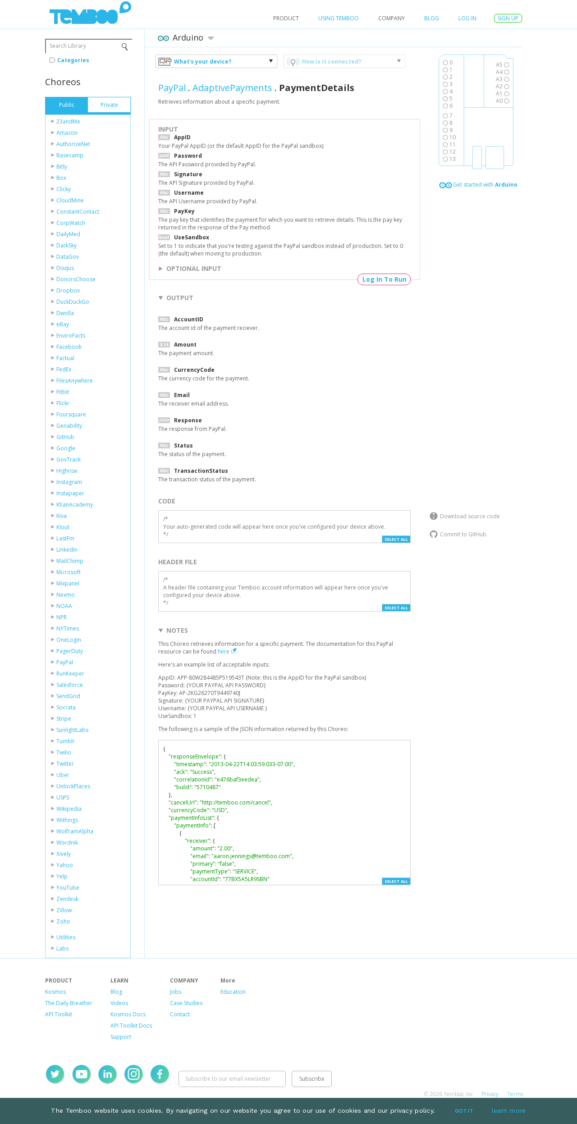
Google (65, 448)
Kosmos (55, 992)
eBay (62, 324)
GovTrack (68, 459)
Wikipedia (69, 809)
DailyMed (68, 234)
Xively (63, 854)
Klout (62, 527)
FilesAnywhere (74, 380)
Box (61, 178)
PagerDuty (69, 651)
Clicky (63, 189)
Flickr (62, 403)
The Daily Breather (68, 1003)
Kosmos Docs (128, 1014)
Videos (119, 1003)
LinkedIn (67, 549)
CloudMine (70, 200)
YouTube (67, 887)
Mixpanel (67, 583)
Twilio (63, 752)
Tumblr (65, 741)
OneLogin (68, 640)
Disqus (65, 268)
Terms (515, 1094)
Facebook (69, 347)
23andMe (68, 121)
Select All (396, 539)
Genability (69, 425)
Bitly (61, 166)
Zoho (63, 921)
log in (467, 18)
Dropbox (68, 290)
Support (120, 1037)
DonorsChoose (76, 279)
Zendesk (67, 899)
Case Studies (186, 1003)
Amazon (67, 133)
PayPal (64, 662)
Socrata (66, 707)
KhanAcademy (74, 504)
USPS (62, 797)
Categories (73, 60)
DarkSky (66, 245)
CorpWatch (70, 223)
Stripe (63, 718)
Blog (431, 18)
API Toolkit (58, 1014)
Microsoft (68, 572)
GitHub (65, 437)
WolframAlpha (74, 831)
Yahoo (64, 865)
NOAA (64, 606)
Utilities (65, 937)
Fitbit (62, 392)
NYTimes (67, 628)
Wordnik (67, 842)
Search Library (68, 46)
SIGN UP (508, 18)
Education (233, 992)
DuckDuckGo (72, 302)
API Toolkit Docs (131, 1025)
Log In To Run (384, 279)
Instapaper (70, 493)
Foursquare (71, 414)
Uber (62, 775)
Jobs (175, 992)
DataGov (67, 256)
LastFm (65, 538)
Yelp (62, 876)
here (223, 651)
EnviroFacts (70, 335)
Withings (67, 820)
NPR (61, 617)
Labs (62, 948)
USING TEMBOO (338, 18)
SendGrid (68, 696)
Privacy (490, 1094)
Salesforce (69, 685)
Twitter (65, 764)
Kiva (61, 516)
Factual (65, 358)
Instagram (69, 482)
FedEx (63, 369)
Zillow (64, 910)
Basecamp (69, 155)
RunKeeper (70, 673)
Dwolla (65, 313)
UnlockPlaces (73, 786)
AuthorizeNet (73, 144)
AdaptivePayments (232, 88)
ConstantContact (77, 211)
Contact (180, 1014)
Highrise (67, 471)
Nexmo (65, 595)
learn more (509, 1110)
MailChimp (69, 561)
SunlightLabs (72, 730)
